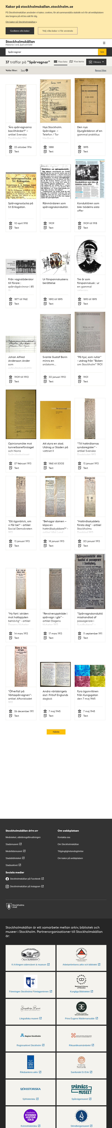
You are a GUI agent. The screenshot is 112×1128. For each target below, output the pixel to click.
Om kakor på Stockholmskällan (21, 22)
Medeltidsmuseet (14, 851)
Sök (102, 52)
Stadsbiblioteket (13, 858)
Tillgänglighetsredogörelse (70, 851)
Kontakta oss (64, 837)
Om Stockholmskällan (68, 844)
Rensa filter (100, 70)
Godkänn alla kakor (20, 30)
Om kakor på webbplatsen (70, 858)
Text (23, 70)
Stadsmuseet (12, 844)
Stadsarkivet (12, 865)
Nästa (56, 731)
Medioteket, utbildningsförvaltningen (23, 837)
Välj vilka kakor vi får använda (57, 30)
